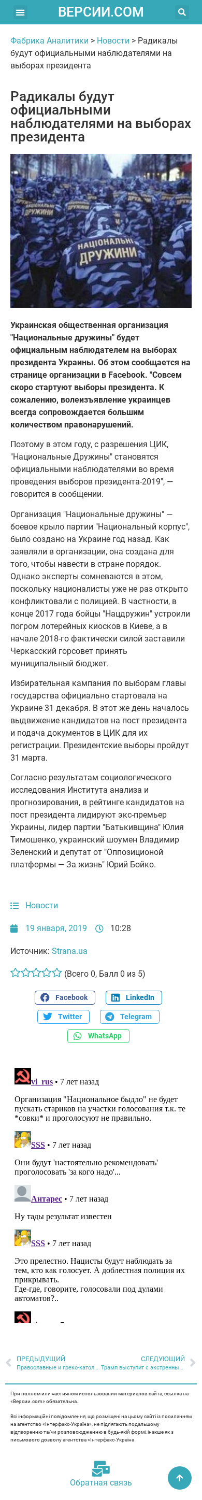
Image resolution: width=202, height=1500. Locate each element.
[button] (20, 12)
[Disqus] (101, 1193)
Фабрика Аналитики (49, 41)
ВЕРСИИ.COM (101, 12)
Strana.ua (70, 951)
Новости (113, 41)
